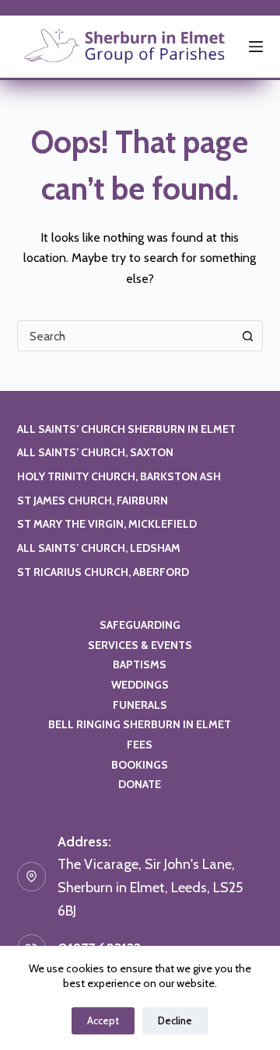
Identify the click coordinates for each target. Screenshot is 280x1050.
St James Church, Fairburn (92, 501)
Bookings (139, 765)
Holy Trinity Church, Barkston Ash (119, 476)
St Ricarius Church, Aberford (103, 572)
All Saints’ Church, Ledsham (98, 548)
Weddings (140, 685)
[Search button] (247, 336)
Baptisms (139, 665)
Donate (139, 784)
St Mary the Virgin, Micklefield (107, 524)
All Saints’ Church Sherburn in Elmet (126, 429)
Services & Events (140, 645)
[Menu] (256, 47)
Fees (139, 745)
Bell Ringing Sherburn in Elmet (139, 724)
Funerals (140, 705)
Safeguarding (140, 625)
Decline (175, 1020)
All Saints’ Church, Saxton (95, 452)
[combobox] (125, 335)
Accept (103, 1020)
